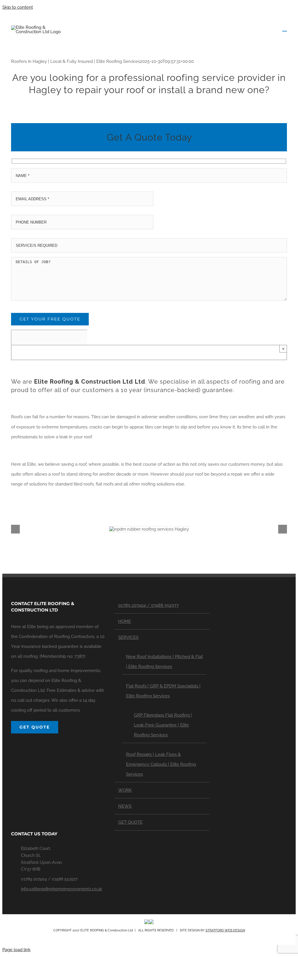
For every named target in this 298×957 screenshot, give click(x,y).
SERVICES (128, 637)
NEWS (125, 806)
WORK (125, 790)
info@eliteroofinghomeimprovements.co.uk (61, 889)
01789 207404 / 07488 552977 (148, 605)
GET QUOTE (130, 822)
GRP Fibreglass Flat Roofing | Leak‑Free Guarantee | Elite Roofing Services (163, 725)
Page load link (16, 949)
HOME (124, 621)
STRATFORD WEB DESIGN (225, 930)
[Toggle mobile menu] (284, 28)
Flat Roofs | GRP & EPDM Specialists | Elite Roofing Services (163, 691)
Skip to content (17, 7)
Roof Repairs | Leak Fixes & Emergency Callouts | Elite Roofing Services (161, 764)
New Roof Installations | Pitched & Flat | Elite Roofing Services (164, 661)
